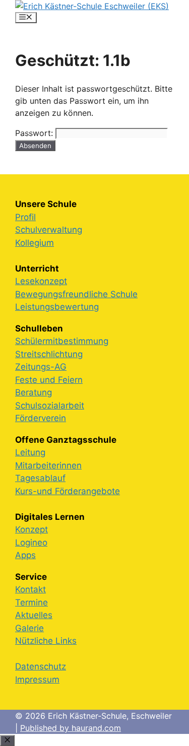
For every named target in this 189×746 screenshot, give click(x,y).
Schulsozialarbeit (49, 405)
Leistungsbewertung (57, 307)
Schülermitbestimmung (61, 341)
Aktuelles (33, 615)
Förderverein (40, 418)
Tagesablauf (40, 478)
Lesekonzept (41, 281)
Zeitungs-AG (41, 367)
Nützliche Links (46, 641)
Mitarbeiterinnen (48, 465)
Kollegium (34, 243)
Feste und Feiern (49, 380)
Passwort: (35, 133)
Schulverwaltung (48, 230)
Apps (25, 555)
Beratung (33, 392)
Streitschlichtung (49, 354)
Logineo (31, 542)
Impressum (37, 679)
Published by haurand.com (70, 728)
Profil (25, 217)
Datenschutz (40, 666)
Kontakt (30, 589)
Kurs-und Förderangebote (67, 491)
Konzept (31, 529)
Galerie (29, 628)
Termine (31, 602)
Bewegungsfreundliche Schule (76, 294)
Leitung (30, 452)
